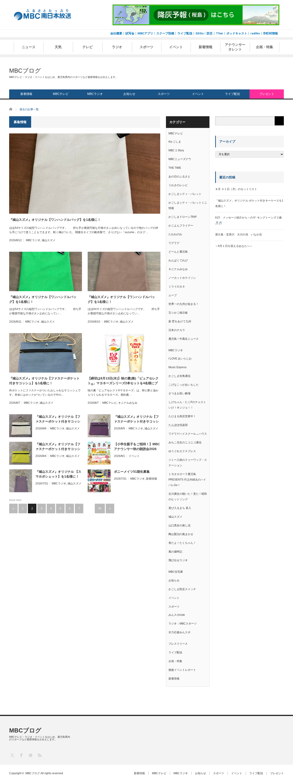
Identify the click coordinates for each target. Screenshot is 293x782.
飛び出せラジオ (178, 560)
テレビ (87, 47)
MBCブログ (25, 71)
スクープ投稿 (165, 33)
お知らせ (129, 94)
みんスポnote (176, 614)
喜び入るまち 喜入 (179, 508)
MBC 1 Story (176, 150)
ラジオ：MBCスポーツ (182, 623)
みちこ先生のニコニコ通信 (184, 442)
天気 (58, 47)
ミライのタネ (176, 286)
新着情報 (205, 47)
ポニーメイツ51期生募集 (132, 471)
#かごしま (174, 141)
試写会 (129, 33)
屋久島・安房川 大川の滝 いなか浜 (238, 234)
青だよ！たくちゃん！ (182, 542)
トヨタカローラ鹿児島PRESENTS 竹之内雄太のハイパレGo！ (187, 480)
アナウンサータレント (235, 47)
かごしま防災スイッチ (182, 589)
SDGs (199, 33)
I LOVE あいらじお (180, 358)
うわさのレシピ (178, 185)
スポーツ (146, 47)
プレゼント (266, 94)
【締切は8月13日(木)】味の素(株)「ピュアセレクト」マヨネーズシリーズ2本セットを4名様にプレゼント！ (123, 381)
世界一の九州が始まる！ (183, 304)
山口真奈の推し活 (179, 525)
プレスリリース (178, 643)
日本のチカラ (176, 330)
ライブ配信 (184, 33)
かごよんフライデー (180, 225)
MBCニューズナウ (179, 159)
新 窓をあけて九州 (179, 321)
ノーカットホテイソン (182, 277)
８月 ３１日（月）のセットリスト (236, 189)
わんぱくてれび (178, 260)
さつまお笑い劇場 (179, 393)
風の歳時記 (175, 551)
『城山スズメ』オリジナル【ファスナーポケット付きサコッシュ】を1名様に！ (44, 380)
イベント (176, 47)
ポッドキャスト (236, 33)
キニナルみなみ (127, 402)
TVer (219, 33)
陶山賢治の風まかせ (180, 534)
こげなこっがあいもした (183, 384)
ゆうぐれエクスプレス (182, 451)
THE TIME (174, 167)
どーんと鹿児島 (178, 251)
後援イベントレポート (182, 669)
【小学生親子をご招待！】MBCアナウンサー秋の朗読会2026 (137, 446)
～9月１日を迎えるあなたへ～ (233, 246)
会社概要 (116, 33)
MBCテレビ (60, 94)
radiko (255, 33)
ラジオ (117, 47)
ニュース (28, 47)
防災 (210, 33)
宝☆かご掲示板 (178, 312)
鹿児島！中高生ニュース (183, 338)
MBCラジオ (95, 94)
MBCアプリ (145, 33)
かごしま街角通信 (179, 376)
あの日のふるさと (179, 176)
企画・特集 (264, 47)
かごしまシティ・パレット (184, 194)
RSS (39, 755)
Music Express (177, 367)
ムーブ (172, 295)
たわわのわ (175, 234)
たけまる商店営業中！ (182, 416)
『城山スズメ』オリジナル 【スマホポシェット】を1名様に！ (58, 474)
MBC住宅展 (175, 571)
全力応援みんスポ (179, 632)
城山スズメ (48, 240)
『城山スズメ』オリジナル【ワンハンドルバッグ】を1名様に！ (55, 219)
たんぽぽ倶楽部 (178, 425)
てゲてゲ (173, 243)
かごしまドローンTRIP (182, 216)
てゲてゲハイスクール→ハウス (187, 433)
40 (99, 508)
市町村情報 (270, 33)
